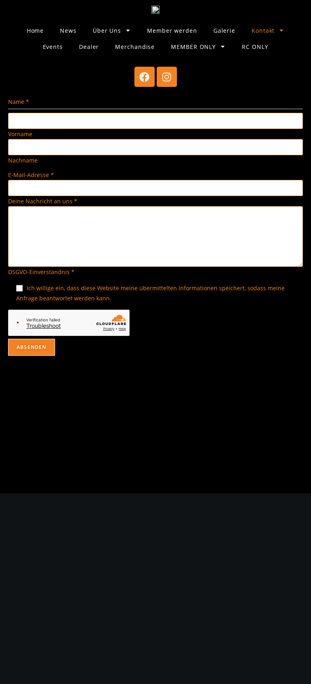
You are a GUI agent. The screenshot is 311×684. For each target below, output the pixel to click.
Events (53, 47)
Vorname (20, 134)
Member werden (172, 30)
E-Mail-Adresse (31, 175)
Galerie (224, 30)
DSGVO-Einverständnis (41, 272)
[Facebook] (144, 77)
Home (35, 30)
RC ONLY (255, 47)
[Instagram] (167, 77)
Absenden (32, 347)
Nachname (23, 160)
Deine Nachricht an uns (42, 201)
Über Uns (107, 30)
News (68, 30)
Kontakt (263, 30)
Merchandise (135, 47)
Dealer (89, 47)
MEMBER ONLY (193, 47)
